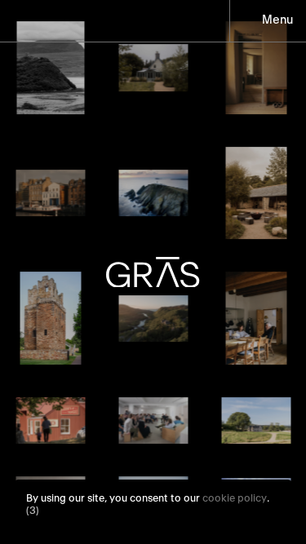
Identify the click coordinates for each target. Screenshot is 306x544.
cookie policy (234, 498)
